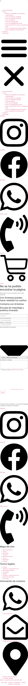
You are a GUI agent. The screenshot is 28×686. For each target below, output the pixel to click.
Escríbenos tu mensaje (6, 359)
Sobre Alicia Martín (8, 10)
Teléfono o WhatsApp (5, 322)
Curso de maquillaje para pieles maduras (15, 28)
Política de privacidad (8, 570)
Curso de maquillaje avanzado (13, 18)
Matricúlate (5, 33)
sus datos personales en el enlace (17, 389)
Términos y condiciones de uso (11, 568)
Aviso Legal (6, 572)
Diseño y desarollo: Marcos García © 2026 (11, 680)
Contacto (5, 31)
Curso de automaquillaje (11, 21)
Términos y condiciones (14, 684)
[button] (14, 62)
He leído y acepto (12, 369)
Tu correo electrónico (5, 318)
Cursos (4, 12)
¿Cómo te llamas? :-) (5, 313)
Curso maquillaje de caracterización (14, 29)
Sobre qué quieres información (8, 327)
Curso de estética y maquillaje (13, 16)
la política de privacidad (17, 369)
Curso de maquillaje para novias (13, 23)
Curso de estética (10, 20)
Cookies (5, 567)
